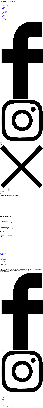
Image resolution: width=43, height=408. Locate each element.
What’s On (3, 398)
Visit (8, 1)
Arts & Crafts (4, 18)
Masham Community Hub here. (38, 269)
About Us (2, 404)
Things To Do (3, 8)
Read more (1, 223)
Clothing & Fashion (5, 17)
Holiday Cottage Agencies (5, 5)
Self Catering (4, 7)
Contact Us (3, 405)
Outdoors (4, 9)
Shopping (2, 16)
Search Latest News (2, 191)
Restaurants (4, 14)
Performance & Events (5, 12)
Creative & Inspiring (5, 11)
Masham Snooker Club (4, 221)
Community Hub (3, 403)
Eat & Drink (3, 13)
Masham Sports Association (4, 227)
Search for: (1, 190)
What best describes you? (2, 235)
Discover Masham (3, 397)
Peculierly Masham (5, 19)
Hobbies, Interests (7, 193)
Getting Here (3, 20)
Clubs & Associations (2, 193)
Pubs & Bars (4, 15)
